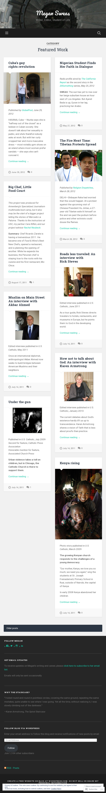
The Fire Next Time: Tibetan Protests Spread (78, 142)
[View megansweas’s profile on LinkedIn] (22, 646)
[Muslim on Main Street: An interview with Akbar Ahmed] (27, 325)
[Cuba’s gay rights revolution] (27, 88)
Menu (7, 33)
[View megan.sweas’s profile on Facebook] (7, 646)
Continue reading (18, 161)
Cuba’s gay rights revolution (21, 65)
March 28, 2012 (70, 239)
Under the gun (19, 402)
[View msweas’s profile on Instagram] (17, 646)
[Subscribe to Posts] (5, 768)
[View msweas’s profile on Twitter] (11, 646)
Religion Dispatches (83, 187)
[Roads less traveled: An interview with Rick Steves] (78, 281)
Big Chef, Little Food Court (19, 189)
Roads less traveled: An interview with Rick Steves (77, 257)
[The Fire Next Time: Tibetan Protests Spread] (78, 165)
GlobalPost (27, 110)
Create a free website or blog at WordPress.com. (37, 781)
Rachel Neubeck (32, 227)
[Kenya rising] (78, 504)
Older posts (12, 628)
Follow (11, 748)
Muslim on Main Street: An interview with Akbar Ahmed (26, 301)
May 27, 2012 (69, 126)
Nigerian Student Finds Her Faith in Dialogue (78, 65)
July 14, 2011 (69, 344)
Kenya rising (70, 463)
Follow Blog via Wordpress (22, 728)
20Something (66, 85)
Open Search (98, 33)
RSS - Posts (13, 768)
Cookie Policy (56, 789)
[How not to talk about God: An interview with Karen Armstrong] (78, 386)
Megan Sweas (53, 13)
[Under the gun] (27, 420)
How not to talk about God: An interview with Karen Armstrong (78, 362)
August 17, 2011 (19, 282)
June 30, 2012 (18, 172)
